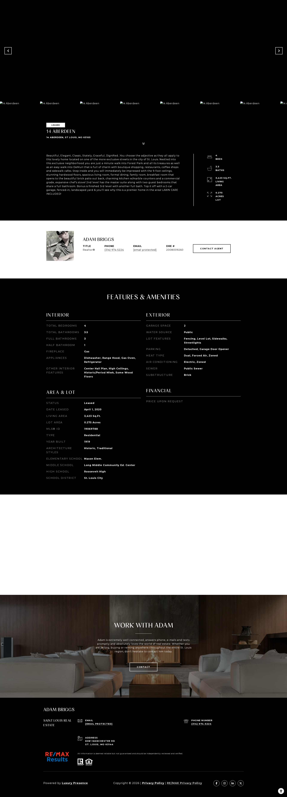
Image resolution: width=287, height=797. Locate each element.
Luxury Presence (75, 783)
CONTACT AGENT (211, 248)
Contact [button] (143, 667)
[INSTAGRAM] (225, 783)
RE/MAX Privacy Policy (184, 783)
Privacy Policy (153, 783)
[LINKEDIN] (233, 783)
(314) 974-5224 (114, 249)
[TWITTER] (241, 783)
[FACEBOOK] (216, 783)
